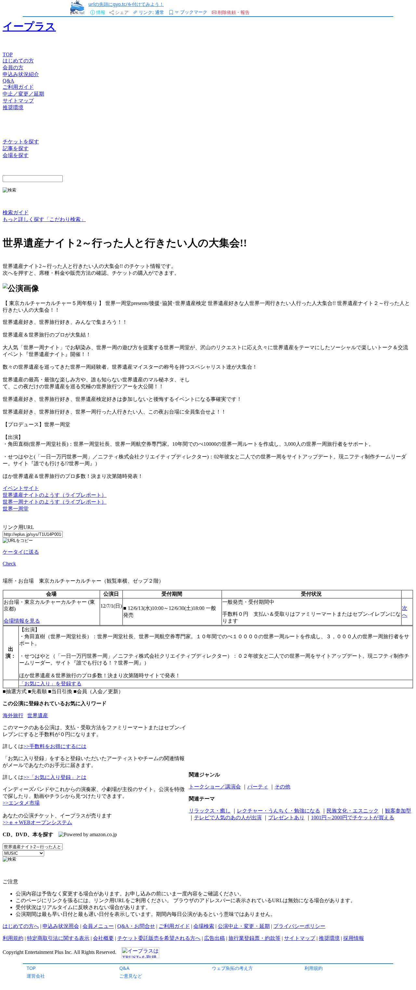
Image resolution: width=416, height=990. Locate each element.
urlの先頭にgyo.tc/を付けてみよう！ (126, 4)
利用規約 (314, 968)
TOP (31, 968)
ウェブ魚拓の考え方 (232, 968)
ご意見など (130, 976)
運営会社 (36, 976)
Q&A (124, 968)
